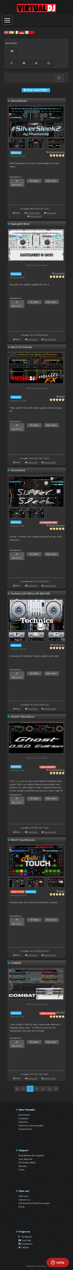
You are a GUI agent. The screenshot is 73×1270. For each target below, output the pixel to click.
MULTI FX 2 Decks (21, 347)
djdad (62, 396)
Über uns (23, 1196)
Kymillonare (59, 645)
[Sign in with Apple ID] (36, 63)
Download (24, 1114)
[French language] (16, 32)
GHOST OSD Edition (22, 716)
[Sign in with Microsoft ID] (23, 63)
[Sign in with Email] (12, 51)
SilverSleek (18, 470)
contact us (24, 1199)
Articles (22, 1166)
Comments (51, 213)
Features (23, 1122)
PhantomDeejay (57, 152)
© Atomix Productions (36, 1266)
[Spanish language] (11, 32)
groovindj (60, 273)
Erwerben (23, 1118)
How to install (35, 216)
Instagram (26, 1243)
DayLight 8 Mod (20, 224)
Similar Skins (33, 213)
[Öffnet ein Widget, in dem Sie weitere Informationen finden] (57, 1263)
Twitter (25, 1247)
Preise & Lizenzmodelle (30, 1125)
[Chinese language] (32, 32)
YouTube (26, 1240)
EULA (21, 1206)
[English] (6, 32)
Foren (21, 1169)
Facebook (25, 1236)
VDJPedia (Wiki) (27, 1162)
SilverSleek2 (19, 101)
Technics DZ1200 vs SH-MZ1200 (30, 593)
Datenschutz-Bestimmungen (34, 1203)
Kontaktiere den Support (31, 1155)
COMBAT (16, 963)
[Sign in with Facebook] (11, 63)
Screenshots (25, 1129)
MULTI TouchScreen (23, 840)
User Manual (25, 1159)
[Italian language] (27, 32)
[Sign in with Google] (48, 63)
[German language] (21, 32)
